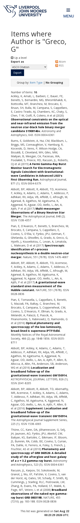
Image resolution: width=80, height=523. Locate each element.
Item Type (36, 82)
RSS (61, 65)
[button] (17, 72)
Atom (62, 61)
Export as (17, 61)
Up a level (20, 58)
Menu (68, 16)
